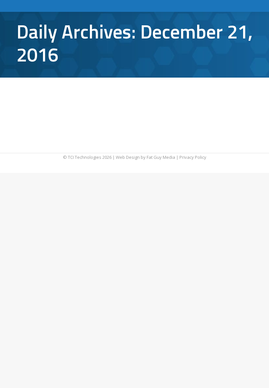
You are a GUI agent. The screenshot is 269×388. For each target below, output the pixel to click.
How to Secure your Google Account (80, 89)
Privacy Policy (192, 157)
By (108, 101)
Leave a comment (190, 101)
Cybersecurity (38, 101)
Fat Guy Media (161, 157)
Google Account (69, 101)
